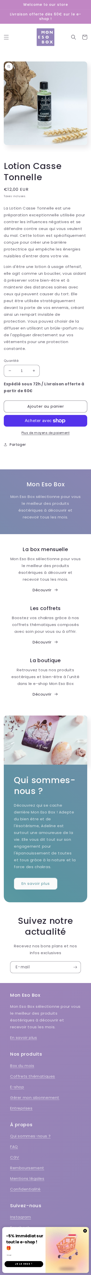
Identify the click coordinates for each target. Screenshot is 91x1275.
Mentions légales (27, 1178)
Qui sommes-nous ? (30, 1136)
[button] (6, 37)
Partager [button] (18, 444)
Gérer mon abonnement (34, 1097)
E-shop (17, 1087)
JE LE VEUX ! (23, 1264)
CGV (14, 1157)
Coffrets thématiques (32, 1076)
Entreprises (21, 1108)
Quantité (11, 360)
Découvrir (42, 590)
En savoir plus (35, 883)
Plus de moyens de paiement (45, 433)
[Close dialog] (85, 1230)
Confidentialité (25, 1189)
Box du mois (22, 1065)
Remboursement (27, 1168)
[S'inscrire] (75, 967)
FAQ (14, 1146)
